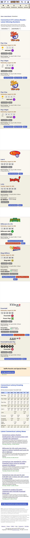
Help (16, 526)
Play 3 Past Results (8, 77)
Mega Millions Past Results (9, 277)
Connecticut (4, 28)
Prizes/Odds (4, 53)
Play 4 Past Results (8, 126)
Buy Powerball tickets (19, 335)
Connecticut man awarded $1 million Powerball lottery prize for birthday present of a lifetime (14, 463)
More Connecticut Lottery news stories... (15, 504)
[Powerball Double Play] (15, 339)
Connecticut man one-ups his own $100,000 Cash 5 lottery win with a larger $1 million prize (15, 476)
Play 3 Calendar (18, 77)
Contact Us (21, 526)
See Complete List (8, 372)
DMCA (12, 526)
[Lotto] (15, 181)
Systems (26, 7)
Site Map (27, 526)
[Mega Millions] (15, 250)
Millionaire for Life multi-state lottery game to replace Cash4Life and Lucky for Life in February (15, 450)
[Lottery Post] (15, 2)
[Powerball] (15, 306)
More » (25, 77)
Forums (3, 7)
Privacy (8, 526)
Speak (10, 53)
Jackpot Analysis (14, 273)
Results (8, 7)
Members (20, 7)
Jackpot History (4, 202)
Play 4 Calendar (18, 126)
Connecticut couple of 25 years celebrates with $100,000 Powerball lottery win (13, 491)
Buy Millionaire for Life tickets (13, 243)
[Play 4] (15, 89)
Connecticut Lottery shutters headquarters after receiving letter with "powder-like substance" (15, 436)
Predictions (14, 7)
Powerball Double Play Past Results (13, 359)
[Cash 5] (15, 157)
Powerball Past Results (7, 335)
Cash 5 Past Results (13, 173)
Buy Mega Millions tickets (22, 277)
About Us (3, 526)
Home (2, 16)
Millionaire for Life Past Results (15, 241)
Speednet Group (15, 529)
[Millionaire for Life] (15, 221)
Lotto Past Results (13, 205)
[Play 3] (15, 40)
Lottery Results (7, 16)
